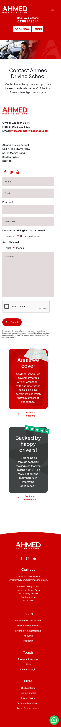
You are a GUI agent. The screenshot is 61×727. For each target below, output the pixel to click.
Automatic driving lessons (28, 620)
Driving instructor (30, 235)
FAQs (28, 664)
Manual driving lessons (28, 625)
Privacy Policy (28, 698)
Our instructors (28, 692)
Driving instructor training (28, 630)
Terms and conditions (28, 703)
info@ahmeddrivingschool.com (29, 130)
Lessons (10, 235)
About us (28, 635)
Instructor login (28, 669)
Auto (8, 247)
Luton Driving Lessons (28, 708)
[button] (54, 720)
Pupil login (28, 640)
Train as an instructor (28, 659)
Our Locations (28, 687)
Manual (20, 247)
